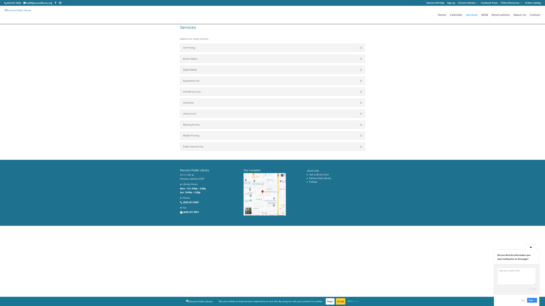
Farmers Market (466, 3)
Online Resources (510, 3)
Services (472, 15)
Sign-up (451, 3)
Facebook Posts (489, 3)
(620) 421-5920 (191, 202)
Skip (523, 300)
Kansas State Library (320, 178)
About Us (519, 15)
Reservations (501, 15)
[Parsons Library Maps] (265, 214)
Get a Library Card (319, 174)
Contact (535, 15)
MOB (484, 15)
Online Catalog (533, 3)
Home (442, 15)
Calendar (456, 15)
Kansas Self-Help (435, 3)
